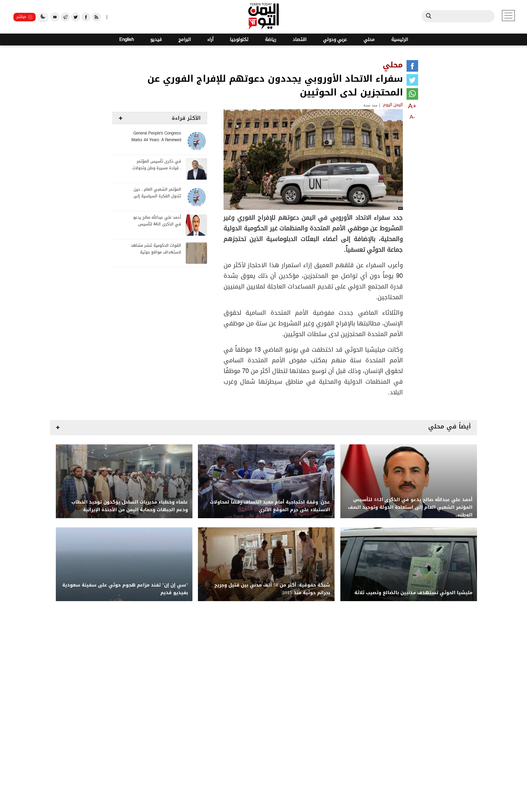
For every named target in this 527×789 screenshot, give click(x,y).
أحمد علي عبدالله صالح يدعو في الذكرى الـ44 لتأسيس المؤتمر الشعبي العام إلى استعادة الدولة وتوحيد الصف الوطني (410, 507)
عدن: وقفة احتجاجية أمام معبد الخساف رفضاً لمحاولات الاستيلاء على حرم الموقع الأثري (270, 506)
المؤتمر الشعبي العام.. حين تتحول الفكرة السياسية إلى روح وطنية (157, 196)
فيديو (156, 39)
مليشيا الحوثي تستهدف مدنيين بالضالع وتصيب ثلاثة (413, 593)
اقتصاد (300, 39)
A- (412, 117)
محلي (369, 39)
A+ (412, 106)
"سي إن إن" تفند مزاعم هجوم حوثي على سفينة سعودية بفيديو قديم (125, 589)
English (126, 39)
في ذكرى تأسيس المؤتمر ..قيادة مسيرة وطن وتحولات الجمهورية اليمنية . (156, 168)
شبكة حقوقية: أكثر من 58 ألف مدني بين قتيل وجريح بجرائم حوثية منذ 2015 (272, 589)
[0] (412, 67)
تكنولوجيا (239, 39)
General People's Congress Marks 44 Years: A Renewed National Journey (156, 140)
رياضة (270, 39)
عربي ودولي (335, 39)
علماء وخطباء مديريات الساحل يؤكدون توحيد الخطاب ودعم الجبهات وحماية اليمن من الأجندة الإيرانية (129, 506)
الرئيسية (399, 39)
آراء (210, 39)
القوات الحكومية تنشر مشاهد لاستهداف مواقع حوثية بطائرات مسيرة (156, 252)
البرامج (184, 39)
